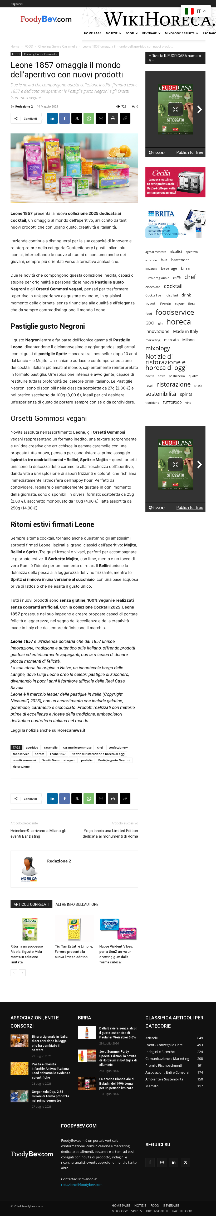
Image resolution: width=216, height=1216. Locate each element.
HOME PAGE (92, 33)
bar (164, 260)
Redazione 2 (24, 106)
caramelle (50, 747)
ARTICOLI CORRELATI (31, 904)
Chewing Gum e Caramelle (57, 46)
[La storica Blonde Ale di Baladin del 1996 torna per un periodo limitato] (87, 1083)
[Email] (101, 118)
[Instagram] (161, 1162)
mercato (171, 339)
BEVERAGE (149, 33)
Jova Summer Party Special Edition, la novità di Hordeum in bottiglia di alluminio (118, 1058)
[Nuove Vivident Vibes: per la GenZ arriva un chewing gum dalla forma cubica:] (118, 928)
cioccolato (152, 287)
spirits (186, 394)
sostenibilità (160, 393)
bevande (151, 269)
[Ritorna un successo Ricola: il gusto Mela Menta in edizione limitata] (30, 928)
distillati (172, 295)
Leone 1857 (58, 754)
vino (188, 403)
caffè (177, 277)
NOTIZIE (111, 33)
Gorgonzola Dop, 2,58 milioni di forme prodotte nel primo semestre (50, 1096)
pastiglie (86, 760)
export (179, 304)
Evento (165, 303)
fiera (191, 303)
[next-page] (22, 972)
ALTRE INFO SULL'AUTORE (77, 904)
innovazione (157, 331)
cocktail (173, 286)
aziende (151, 260)
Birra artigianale (157, 278)
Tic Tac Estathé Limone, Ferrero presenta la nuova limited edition (74, 951)
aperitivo (32, 747)
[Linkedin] (52, 118)
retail (149, 385)
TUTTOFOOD (172, 402)
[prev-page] (14, 972)
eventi (150, 303)
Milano (188, 339)
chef (100, 747)
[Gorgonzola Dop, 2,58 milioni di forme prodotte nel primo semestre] (19, 1096)
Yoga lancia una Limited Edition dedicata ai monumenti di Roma (110, 833)
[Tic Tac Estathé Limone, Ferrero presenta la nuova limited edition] (74, 928)
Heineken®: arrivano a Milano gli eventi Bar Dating (38, 833)
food (148, 313)
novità (149, 376)
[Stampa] (113, 118)
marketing (152, 340)
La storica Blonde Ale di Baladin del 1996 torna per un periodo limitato (116, 1083)
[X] (76, 118)
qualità (194, 376)
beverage (169, 268)
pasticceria (177, 376)
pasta (161, 376)
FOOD (130, 33)
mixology (157, 348)
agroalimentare (155, 252)
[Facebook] (64, 118)
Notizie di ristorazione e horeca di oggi (98, 754)
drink (186, 295)
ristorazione (21, 766)
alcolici (176, 251)
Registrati (17, 4)
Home (15, 46)
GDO (149, 323)
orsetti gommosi (24, 760)
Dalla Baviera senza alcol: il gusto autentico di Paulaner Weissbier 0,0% (118, 1033)
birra (185, 268)
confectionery (118, 747)
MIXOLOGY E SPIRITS (179, 33)
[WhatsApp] (89, 118)
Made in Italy (185, 331)
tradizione (152, 403)
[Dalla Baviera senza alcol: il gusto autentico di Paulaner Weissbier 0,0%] (87, 1032)
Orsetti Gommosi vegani (58, 760)
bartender (180, 259)
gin (160, 323)
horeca (39, 754)
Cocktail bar (154, 295)
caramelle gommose (77, 747)
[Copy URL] (125, 118)
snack (198, 385)
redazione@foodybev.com (81, 1184)
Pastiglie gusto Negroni (114, 760)
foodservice (21, 754)
